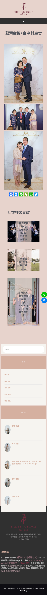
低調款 (4, 568)
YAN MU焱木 (24, 568)
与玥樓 (10, 560)
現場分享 (8, 388)
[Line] (44, 295)
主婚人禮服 (24, 563)
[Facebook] (11, 194)
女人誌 (7, 375)
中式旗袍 (24, 560)
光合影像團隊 (13, 568)
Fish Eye (16, 560)
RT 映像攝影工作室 (31, 565)
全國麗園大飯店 (37, 568)
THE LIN (12, 557)
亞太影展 (5, 557)
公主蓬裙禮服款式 (13, 565)
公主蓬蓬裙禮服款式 (10, 570)
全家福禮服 (35, 563)
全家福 (42, 565)
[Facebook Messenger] (44, 300)
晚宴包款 (8, 381)
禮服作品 (8, 394)
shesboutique (36, 560)
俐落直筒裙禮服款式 (27, 557)
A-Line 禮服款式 (9, 562)
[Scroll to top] (32, 118)
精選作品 (8, 401)
